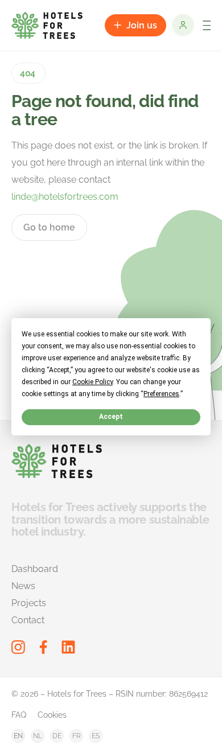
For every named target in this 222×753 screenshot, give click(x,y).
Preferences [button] (161, 393)
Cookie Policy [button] (92, 381)
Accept (111, 417)
